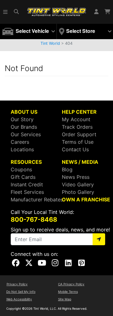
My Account (76, 119)
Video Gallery (78, 184)
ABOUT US (24, 112)
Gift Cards (23, 177)
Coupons (21, 169)
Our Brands (24, 127)
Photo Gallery (78, 192)
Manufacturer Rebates (37, 199)
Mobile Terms (68, 291)
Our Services (26, 134)
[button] (5, 11)
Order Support (79, 134)
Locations (22, 149)
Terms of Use (78, 142)
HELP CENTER (79, 112)
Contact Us (75, 149)
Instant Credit (27, 184)
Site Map (64, 299)
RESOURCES (26, 162)
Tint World (50, 43)
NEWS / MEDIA (80, 162)
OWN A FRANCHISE (86, 199)
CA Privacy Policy (71, 284)
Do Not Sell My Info (20, 291)
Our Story (22, 119)
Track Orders (77, 127)
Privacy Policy (17, 284)
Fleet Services (27, 192)
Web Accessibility (19, 299)
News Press (75, 177)
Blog (67, 169)
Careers (20, 142)
